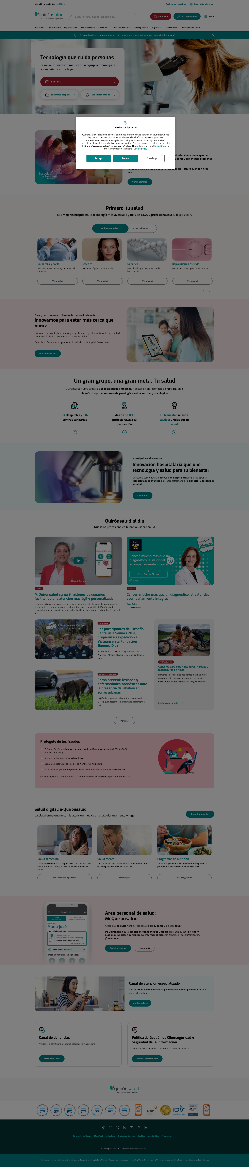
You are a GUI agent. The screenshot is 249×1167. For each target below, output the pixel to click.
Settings (152, 158)
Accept (99, 158)
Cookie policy (140, 148)
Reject (125, 158)
